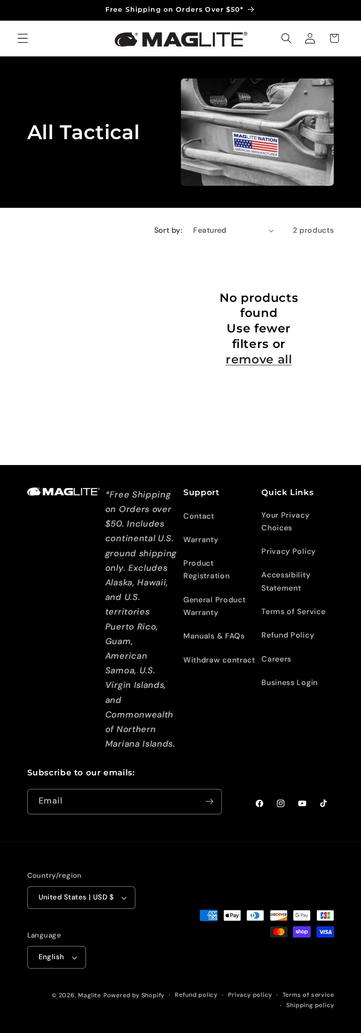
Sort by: (168, 230)
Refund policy (196, 995)
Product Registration (206, 569)
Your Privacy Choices (285, 521)
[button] (23, 38)
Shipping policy (310, 1005)
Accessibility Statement (285, 581)
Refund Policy (287, 635)
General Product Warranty (214, 606)
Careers (276, 659)
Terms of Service (293, 611)
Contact (198, 516)
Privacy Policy (288, 551)
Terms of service (308, 995)
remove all (259, 359)
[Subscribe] (209, 801)
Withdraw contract (219, 660)
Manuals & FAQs (214, 636)
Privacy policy (250, 995)
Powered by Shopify (134, 995)
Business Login (289, 682)
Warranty (201, 539)
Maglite (89, 995)
